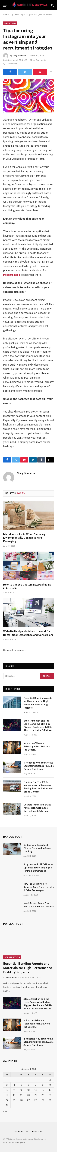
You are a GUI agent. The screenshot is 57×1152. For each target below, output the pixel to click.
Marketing (10, 23)
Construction (12, 957)
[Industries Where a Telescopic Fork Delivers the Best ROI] (12, 747)
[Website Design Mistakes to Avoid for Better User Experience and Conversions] (28, 612)
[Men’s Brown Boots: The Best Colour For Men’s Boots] (12, 907)
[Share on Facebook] (10, 72)
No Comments (39, 60)
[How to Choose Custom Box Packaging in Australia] (28, 566)
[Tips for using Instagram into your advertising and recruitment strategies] (28, 95)
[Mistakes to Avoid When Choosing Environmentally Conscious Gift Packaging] (28, 515)
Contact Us (21, 1131)
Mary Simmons (19, 55)
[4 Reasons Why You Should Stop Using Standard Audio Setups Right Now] (12, 767)
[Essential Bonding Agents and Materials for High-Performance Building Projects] (12, 702)
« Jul (5, 1111)
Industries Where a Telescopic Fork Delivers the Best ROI (37, 746)
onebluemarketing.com (14, 1142)
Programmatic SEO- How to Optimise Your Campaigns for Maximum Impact (38, 867)
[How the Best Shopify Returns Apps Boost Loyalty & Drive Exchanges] (12, 888)
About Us (37, 1131)
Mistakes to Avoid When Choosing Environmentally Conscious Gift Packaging (24, 538)
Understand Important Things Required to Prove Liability (37, 848)
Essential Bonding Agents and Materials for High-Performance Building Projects (27, 968)
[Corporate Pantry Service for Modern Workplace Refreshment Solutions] (12, 809)
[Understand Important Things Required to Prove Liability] (12, 849)
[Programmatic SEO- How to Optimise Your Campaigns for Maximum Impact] (12, 869)
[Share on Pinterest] (40, 72)
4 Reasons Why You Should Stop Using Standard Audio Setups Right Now (39, 765)
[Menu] (5, 5)
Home (6, 15)
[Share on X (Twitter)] (25, 72)
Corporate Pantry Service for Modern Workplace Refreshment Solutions (37, 807)
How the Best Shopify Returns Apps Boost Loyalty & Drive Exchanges (38, 887)
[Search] (52, 5)
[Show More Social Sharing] (51, 72)
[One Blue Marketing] (30, 5)
